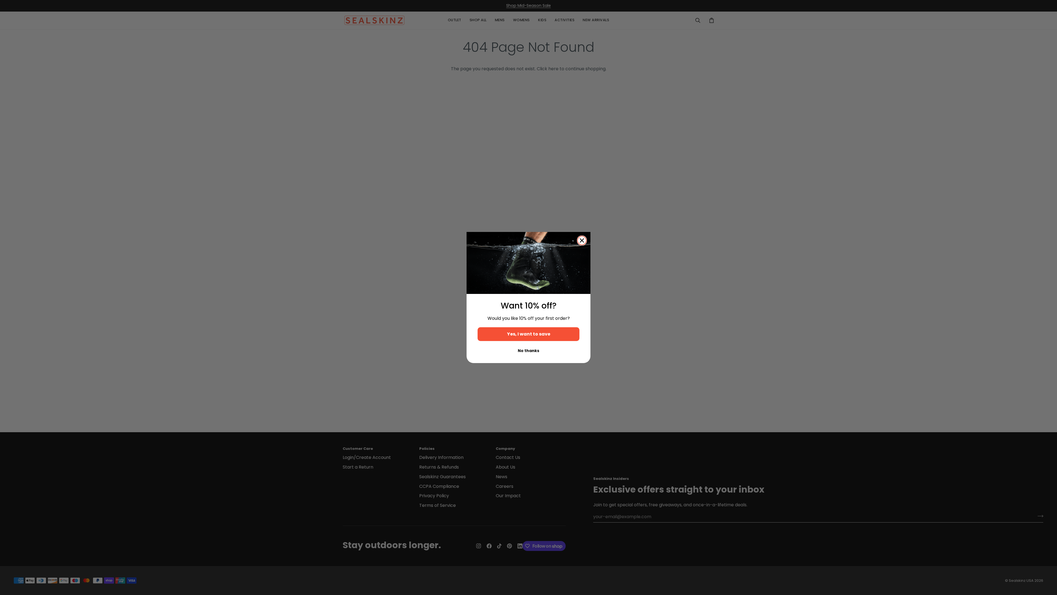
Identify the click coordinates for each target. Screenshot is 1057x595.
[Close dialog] (581, 240)
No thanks (528, 350)
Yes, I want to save (528, 334)
